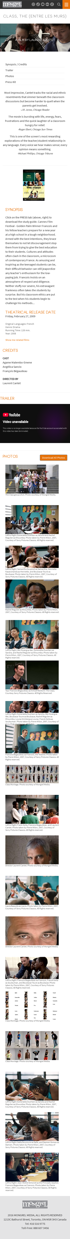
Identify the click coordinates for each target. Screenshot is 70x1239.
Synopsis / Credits (16, 64)
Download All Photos (53, 457)
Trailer (9, 70)
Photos (9, 76)
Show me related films (17, 340)
